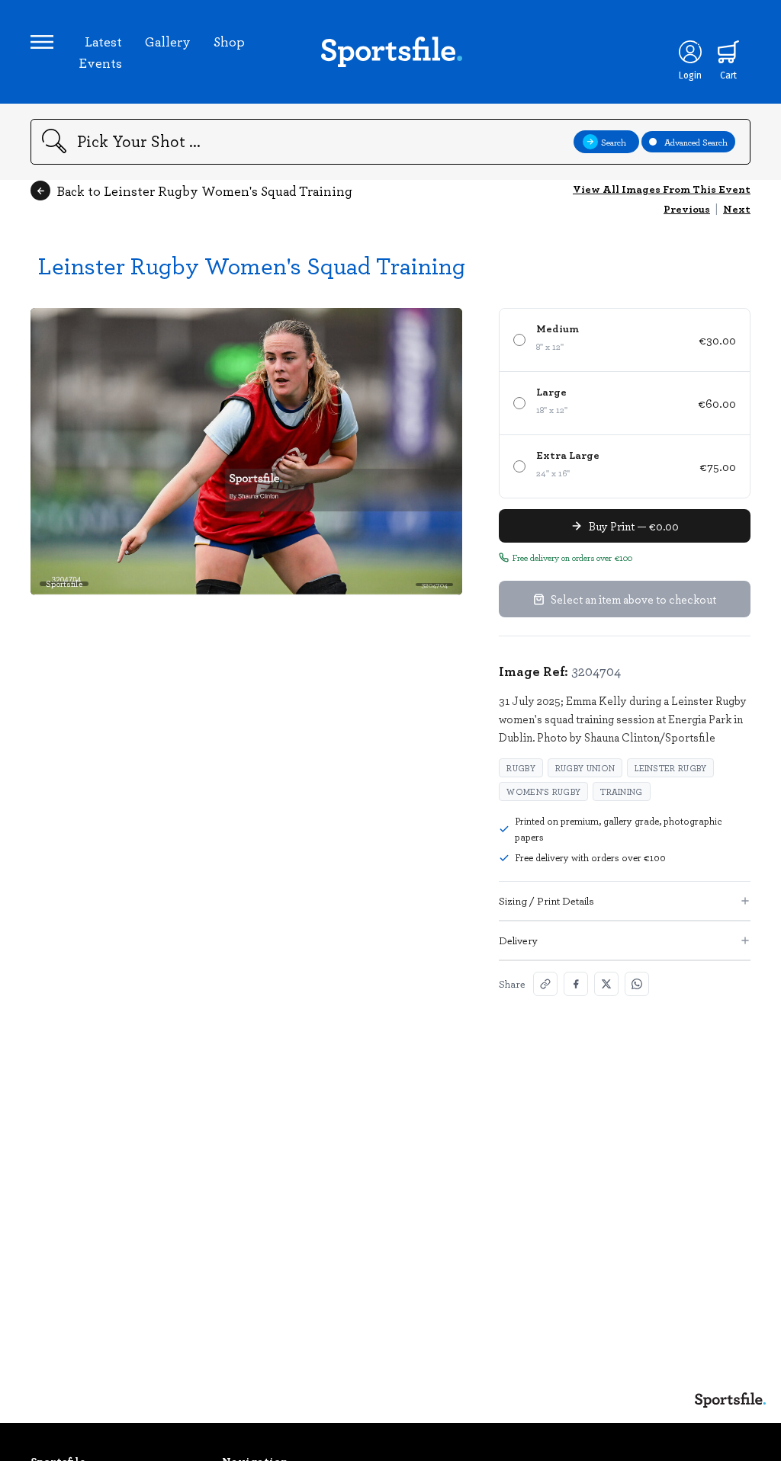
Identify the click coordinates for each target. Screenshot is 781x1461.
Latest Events (100, 52)
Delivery (518, 940)
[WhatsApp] (637, 984)
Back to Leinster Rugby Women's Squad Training (204, 190)
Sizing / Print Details (546, 900)
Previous (687, 208)
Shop (229, 41)
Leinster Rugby (670, 768)
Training (621, 791)
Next (736, 208)
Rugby (520, 768)
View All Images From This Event (661, 189)
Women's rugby (543, 791)
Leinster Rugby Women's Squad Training (251, 264)
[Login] (690, 51)
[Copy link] (545, 984)
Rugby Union (585, 768)
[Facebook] (576, 984)
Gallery (168, 41)
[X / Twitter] (606, 984)
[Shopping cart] (728, 51)
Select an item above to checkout (633, 599)
